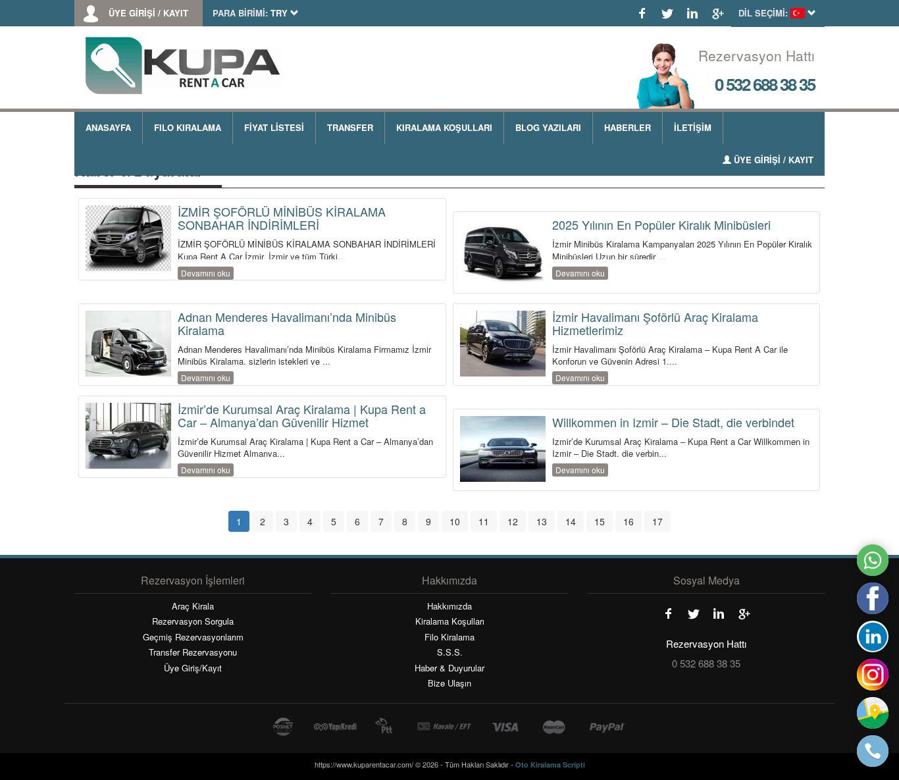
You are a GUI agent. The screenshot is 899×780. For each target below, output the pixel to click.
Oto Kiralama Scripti (550, 764)
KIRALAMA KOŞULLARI (444, 127)
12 (512, 521)
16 (628, 521)
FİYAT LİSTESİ (274, 127)
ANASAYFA (108, 127)
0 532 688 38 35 (765, 84)
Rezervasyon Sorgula (193, 621)
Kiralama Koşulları (449, 621)
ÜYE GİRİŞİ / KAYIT (148, 13)
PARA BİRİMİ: (240, 13)
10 (455, 521)
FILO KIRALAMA (187, 127)
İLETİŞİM (692, 127)
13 (541, 521)
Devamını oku (205, 272)
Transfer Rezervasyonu (193, 652)
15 (599, 521)
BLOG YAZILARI (548, 127)
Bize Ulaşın (449, 683)
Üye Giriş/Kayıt (193, 668)
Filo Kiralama (449, 637)
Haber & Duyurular (449, 668)
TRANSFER (350, 127)
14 (570, 521)
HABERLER (627, 127)
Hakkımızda (449, 606)
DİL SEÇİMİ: (763, 13)
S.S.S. (450, 652)
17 (657, 521)
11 (483, 521)
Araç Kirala (193, 606)
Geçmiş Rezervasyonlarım (193, 637)
